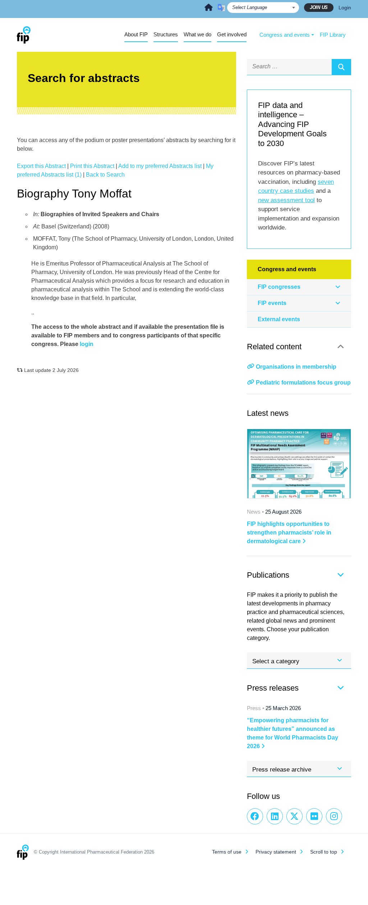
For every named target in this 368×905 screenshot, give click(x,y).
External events (279, 319)
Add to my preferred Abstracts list (160, 166)
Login (345, 7)
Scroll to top (323, 852)
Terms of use (227, 852)
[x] (294, 816)
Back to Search (105, 175)
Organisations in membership (296, 367)
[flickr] (314, 816)
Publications (268, 574)
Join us (319, 7)
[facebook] (255, 816)
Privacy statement (276, 852)
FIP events (272, 303)
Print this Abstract (92, 166)
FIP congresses (279, 287)
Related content (274, 346)
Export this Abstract (41, 166)
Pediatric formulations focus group (303, 382)
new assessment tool (286, 200)
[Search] (341, 67)
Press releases (273, 687)
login (86, 344)
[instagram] (334, 816)
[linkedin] (275, 816)
